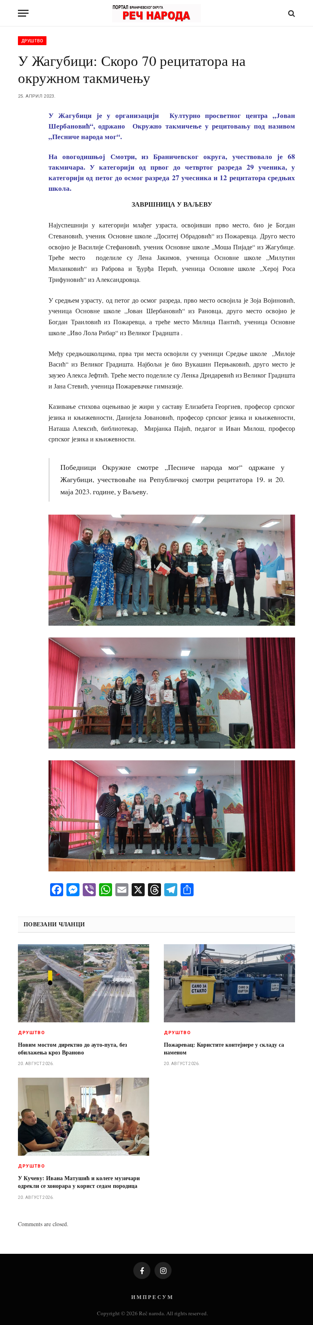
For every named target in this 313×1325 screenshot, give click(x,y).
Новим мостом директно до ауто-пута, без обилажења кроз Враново (72, 1048)
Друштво (32, 41)
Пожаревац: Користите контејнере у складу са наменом (224, 1048)
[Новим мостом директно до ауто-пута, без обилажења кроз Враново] (83, 983)
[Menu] (23, 13)
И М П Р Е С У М (151, 1297)
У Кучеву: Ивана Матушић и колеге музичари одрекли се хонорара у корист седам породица (79, 1182)
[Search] (291, 13)
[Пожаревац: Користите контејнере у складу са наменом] (229, 983)
